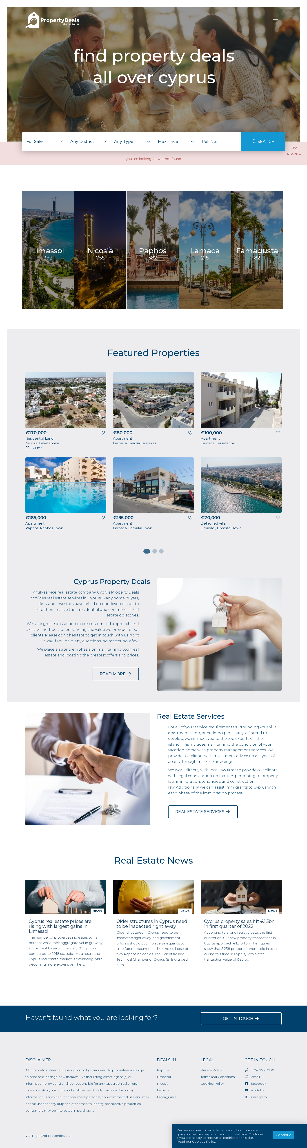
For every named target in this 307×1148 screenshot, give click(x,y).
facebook (257, 1084)
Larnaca (163, 1090)
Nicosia (162, 1084)
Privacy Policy (211, 1070)
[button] (44, 141)
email (254, 1077)
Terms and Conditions (218, 1077)
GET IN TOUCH (238, 1018)
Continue (283, 1135)
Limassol (164, 1077)
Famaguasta (166, 1097)
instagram (258, 1097)
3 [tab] (161, 551)
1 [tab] (145, 551)
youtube (257, 1090)
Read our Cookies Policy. (196, 1142)
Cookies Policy (212, 1084)
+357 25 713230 (261, 1070)
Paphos (163, 1070)
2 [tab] (154, 551)
